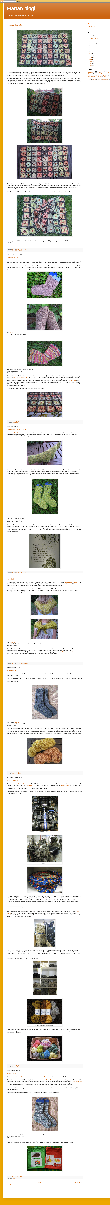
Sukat (13, 422)
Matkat (17, 1066)
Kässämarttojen (22, 783)
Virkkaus (23, 250)
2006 (90, 65)
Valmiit (19, 250)
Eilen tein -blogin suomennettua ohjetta (48, 680)
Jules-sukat (11, 670)
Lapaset (99, 76)
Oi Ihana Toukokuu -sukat (19, 432)
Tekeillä (105, 75)
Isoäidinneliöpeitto (14, 25)
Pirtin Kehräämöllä (64, 785)
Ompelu (90, 73)
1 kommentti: (23, 1065)
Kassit (106, 78)
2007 (90, 63)
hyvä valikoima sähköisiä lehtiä (21, 377)
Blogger (71, 1194)
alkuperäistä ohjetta (31, 680)
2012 (90, 53)
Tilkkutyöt (90, 78)
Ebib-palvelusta (72, 380)
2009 (90, 59)
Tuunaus (94, 79)
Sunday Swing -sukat (77, 1081)
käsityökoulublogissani (70, 81)
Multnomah (12, 642)
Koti (97, 73)
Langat (89, 79)
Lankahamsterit (91, 76)
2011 (90, 55)
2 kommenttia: (23, 421)
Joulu (102, 78)
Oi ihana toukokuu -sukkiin (68, 652)
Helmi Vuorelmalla (31, 785)
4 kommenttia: (23, 572)
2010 (90, 57)
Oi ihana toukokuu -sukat (17, 429)
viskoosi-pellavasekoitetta (70, 582)
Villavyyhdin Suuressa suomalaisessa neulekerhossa (34, 1076)
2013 (90, 35)
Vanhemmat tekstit (78, 1182)
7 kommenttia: (23, 249)
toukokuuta (93, 45)
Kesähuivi (11, 579)
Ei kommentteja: (24, 663)
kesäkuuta (92, 43)
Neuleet (90, 72)
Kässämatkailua (13, 780)
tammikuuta (93, 51)
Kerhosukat (11, 1073)
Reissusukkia (12, 258)
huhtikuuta (93, 47)
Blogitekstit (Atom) (14, 1184)
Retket (99, 79)
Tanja (90, 24)
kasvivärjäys (15, 250)
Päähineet (97, 75)
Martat (13, 1066)
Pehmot (89, 81)
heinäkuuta (93, 41)
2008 (90, 61)
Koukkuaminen (105, 79)
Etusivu (40, 1182)
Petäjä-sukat (13, 333)
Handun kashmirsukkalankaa (47, 1080)
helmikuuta (93, 49)
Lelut (105, 76)
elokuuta (92, 36)
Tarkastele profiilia (92, 26)
